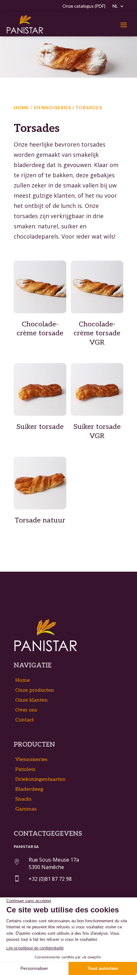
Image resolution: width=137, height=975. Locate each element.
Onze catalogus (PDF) (83, 6)
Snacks (23, 799)
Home (21, 107)
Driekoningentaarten (40, 779)
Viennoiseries (52, 107)
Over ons (26, 710)
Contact (24, 720)
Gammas (26, 809)
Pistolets (25, 769)
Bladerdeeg (29, 789)
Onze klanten (31, 700)
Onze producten (34, 690)
